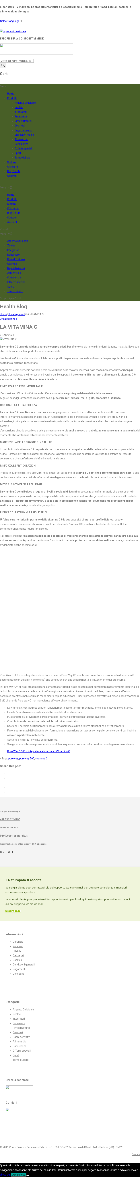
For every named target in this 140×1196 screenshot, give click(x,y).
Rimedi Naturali (23, 121)
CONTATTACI (13, 911)
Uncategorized (16, 314)
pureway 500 (26, 758)
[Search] (3, 65)
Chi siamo (13, 166)
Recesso (18, 946)
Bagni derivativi (23, 130)
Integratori (21, 111)
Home (10, 93)
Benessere (21, 116)
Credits (136, 1154)
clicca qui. (5, 1174)
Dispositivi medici (24, 134)
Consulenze (21, 143)
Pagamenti (19, 969)
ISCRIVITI (6, 851)
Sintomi (11, 162)
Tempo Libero (22, 157)
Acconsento (18, 1174)
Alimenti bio (21, 139)
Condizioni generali (24, 964)
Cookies (17, 960)
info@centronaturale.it (14, 835)
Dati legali (18, 955)
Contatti (12, 175)
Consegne (18, 973)
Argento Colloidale (25, 102)
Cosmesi (20, 125)
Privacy (17, 950)
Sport (18, 153)
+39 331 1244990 (10, 819)
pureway (13, 758)
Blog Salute (13, 171)
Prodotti (12, 98)
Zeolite (19, 107)
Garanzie (18, 941)
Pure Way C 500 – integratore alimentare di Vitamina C (38, 751)
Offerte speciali (23, 148)
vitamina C (41, 758)
